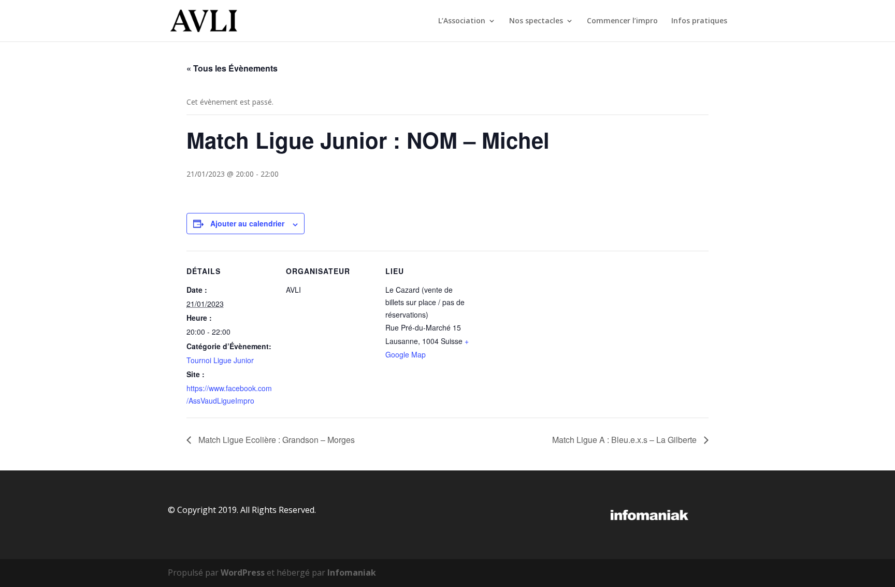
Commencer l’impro (622, 21)
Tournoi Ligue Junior (220, 360)
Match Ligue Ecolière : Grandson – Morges (275, 440)
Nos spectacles (536, 21)
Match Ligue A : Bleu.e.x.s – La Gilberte (625, 440)
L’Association (461, 21)
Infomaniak (351, 572)
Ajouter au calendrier (247, 223)
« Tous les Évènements (232, 68)
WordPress (243, 572)
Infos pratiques (699, 21)
